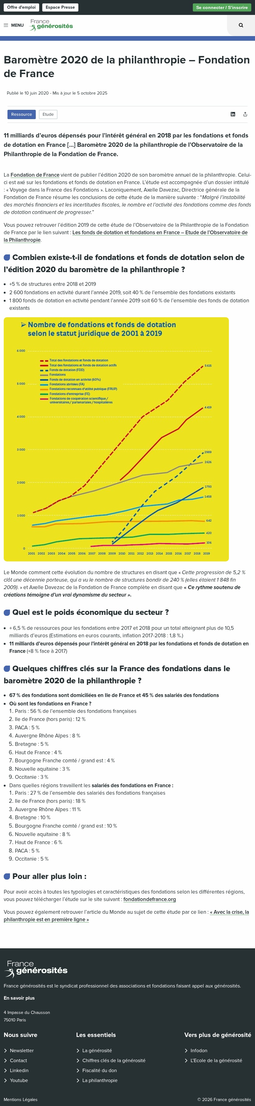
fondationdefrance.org (149, 899)
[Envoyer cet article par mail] (245, 114)
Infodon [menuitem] (199, 1051)
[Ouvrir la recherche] (241, 25)
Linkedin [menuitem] (19, 1070)
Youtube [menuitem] (19, 1080)
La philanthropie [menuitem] (100, 1080)
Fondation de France (35, 175)
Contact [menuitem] (18, 1060)
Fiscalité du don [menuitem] (99, 1070)
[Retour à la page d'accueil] (127, 969)
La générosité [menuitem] (97, 1051)
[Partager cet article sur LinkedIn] (233, 114)
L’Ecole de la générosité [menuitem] (216, 1060)
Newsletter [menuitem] (22, 1051)
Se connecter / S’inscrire (222, 7)
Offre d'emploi (21, 7)
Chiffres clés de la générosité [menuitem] (114, 1060)
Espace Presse (60, 7)
